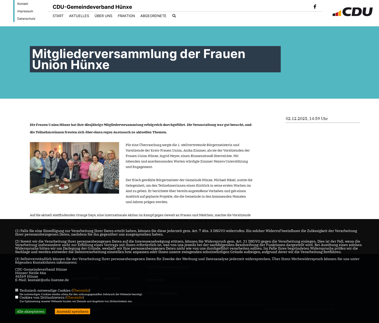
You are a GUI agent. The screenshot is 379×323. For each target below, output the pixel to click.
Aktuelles (79, 16)
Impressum (25, 11)
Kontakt (22, 3)
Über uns (103, 16)
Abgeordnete (153, 16)
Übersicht (81, 290)
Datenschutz (26, 18)
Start (58, 16)
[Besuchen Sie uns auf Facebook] (315, 7)
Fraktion (126, 16)
